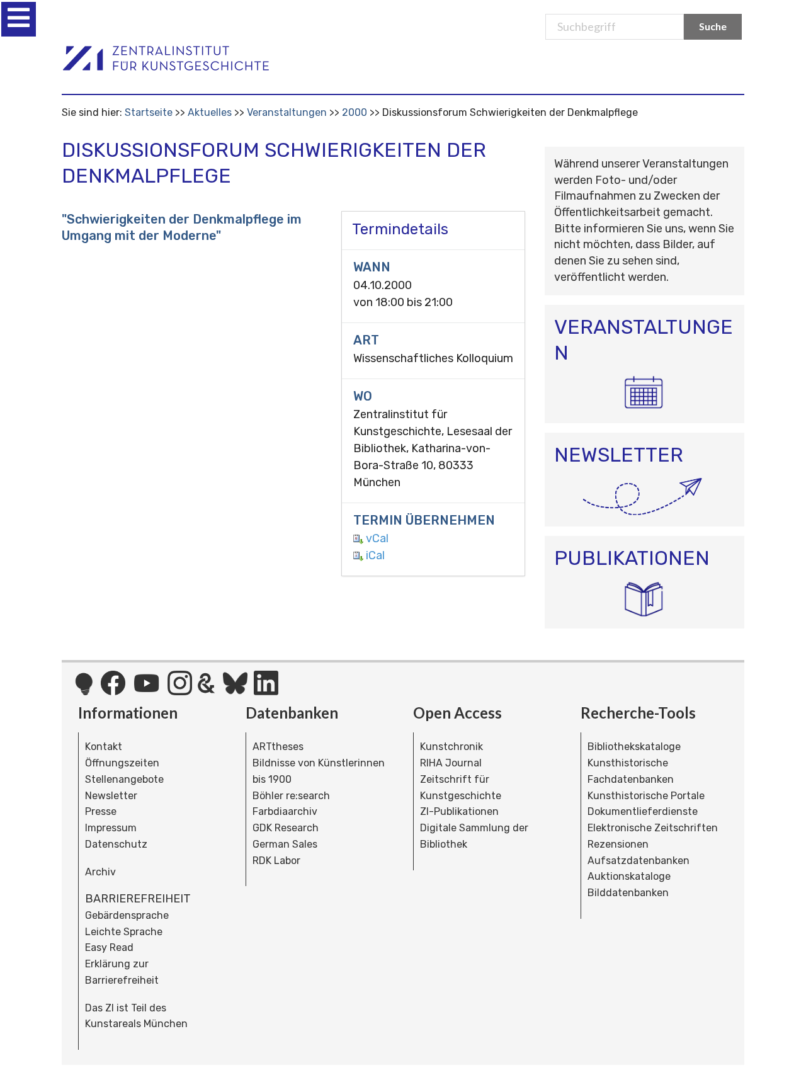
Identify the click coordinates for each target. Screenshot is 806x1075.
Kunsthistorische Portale (646, 796)
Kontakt (103, 747)
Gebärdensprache (127, 915)
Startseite (149, 112)
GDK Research (286, 828)
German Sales (285, 844)
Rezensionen (618, 844)
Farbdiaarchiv (285, 811)
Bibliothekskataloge (634, 747)
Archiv (100, 872)
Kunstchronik (451, 747)
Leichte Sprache (123, 932)
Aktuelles (210, 112)
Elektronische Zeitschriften (652, 828)
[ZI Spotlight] (84, 690)
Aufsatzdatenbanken (638, 861)
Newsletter (111, 796)
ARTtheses (278, 747)
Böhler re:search (291, 796)
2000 (354, 112)
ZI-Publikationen (459, 811)
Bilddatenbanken (628, 893)
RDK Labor (276, 861)
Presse (100, 811)
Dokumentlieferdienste (642, 811)
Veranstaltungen (287, 112)
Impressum (111, 828)
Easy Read (109, 947)
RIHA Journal (451, 763)
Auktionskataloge (629, 876)
